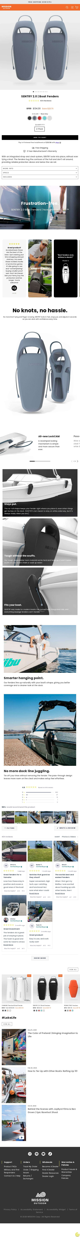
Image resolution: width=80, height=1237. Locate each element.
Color (40, 114)
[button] (40, 100)
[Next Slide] (76, 817)
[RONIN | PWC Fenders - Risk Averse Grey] (68, 1010)
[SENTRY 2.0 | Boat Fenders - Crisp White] (44, 1010)
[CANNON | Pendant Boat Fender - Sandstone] (8, 1010)
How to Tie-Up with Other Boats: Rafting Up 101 (53, 1071)
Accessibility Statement (32, 1209)
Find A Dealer (48, 1169)
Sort (58, 837)
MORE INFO (8, 168)
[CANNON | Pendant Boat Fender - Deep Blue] (5, 1010)
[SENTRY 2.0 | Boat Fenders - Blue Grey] (36, 1010)
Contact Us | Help (12, 1176)
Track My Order (30, 1166)
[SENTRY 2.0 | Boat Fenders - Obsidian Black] (34, 1010)
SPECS (6, 173)
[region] (40, 817)
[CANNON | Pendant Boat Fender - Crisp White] (10, 1010)
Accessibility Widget (56, 1209)
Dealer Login (48, 1176)
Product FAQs (10, 1166)
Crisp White (50, 118)
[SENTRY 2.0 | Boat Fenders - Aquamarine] (41, 1010)
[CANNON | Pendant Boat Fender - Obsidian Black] (3, 1010)
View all (73, 969)
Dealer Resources (50, 1173)
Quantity (40, 125)
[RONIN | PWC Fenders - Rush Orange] (70, 1010)
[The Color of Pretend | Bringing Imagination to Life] (14, 1047)
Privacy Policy (10, 1209)
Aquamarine (44, 118)
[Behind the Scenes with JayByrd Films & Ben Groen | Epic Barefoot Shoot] (14, 1123)
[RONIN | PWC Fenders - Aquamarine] (72, 1010)
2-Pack (39, 129)
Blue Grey (34, 118)
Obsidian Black (30, 118)
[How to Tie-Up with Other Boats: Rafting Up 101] (14, 1085)
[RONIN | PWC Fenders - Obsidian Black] (65, 1010)
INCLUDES (7, 177)
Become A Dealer (50, 1166)
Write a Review (68, 828)
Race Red (40, 118)
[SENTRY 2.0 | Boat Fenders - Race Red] (39, 1010)
